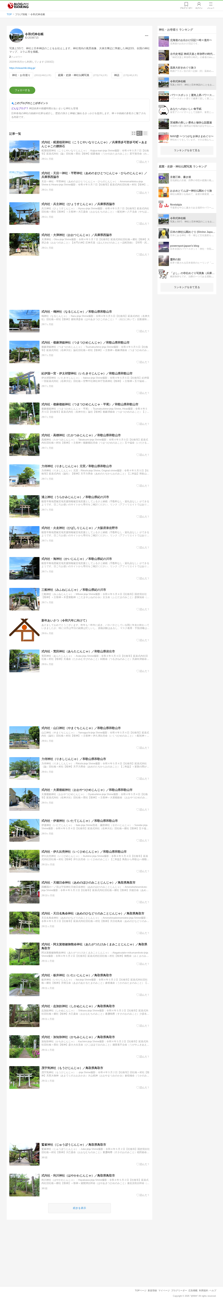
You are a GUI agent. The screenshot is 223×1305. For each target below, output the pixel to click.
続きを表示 (79, 1208)
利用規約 (203, 1290)
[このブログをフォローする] (22, 90)
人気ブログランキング (18, 5)
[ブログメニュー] (146, 35)
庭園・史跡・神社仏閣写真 (73, 75)
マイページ (164, 1290)
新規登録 (152, 1290)
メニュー (210, 8)
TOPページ (140, 1290)
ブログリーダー (179, 1290)
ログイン (199, 8)
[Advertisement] (79, 283)
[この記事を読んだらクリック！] (143, 162)
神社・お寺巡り (21, 75)
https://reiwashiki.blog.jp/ (22, 68)
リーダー (186, 8)
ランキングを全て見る (187, 150)
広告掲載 (193, 1290)
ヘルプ (212, 1290)
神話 (116, 75)
